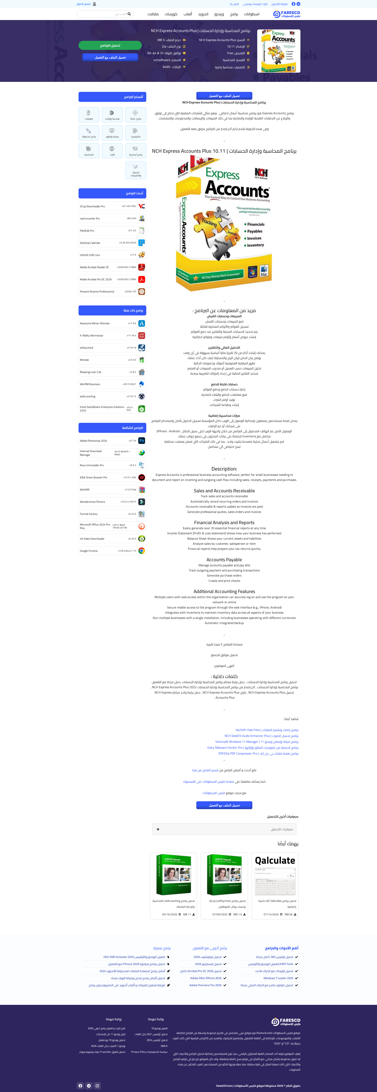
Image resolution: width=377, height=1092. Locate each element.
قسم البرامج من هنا (205, 770)
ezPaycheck (86, 347)
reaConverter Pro (90, 218)
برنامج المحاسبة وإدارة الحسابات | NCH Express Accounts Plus (200, 30)
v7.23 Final (130, 489)
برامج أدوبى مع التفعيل (210, 948)
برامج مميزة (162, 948)
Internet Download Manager (91, 453)
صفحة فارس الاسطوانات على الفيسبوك (208, 781)
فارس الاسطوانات (213, 793)
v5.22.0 (132, 514)
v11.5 (133, 254)
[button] (251, 14)
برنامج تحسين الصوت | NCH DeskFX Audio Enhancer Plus (261, 736)
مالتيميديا (136, 136)
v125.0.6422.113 (127, 550)
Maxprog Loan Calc (91, 372)
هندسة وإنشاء (112, 118)
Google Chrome (89, 550)
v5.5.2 (133, 465)
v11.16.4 (131, 335)
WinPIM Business (90, 384)
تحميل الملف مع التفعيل (110, 57)
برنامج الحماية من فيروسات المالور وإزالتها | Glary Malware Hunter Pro (252, 747)
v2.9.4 (133, 372)
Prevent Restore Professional (97, 291)
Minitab (84, 359)
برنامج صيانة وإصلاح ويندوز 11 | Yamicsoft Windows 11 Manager (256, 742)
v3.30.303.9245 (127, 242)
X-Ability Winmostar (91, 335)
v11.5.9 (132, 323)
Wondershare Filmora (92, 501)
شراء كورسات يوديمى (255, 3)
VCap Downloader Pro (92, 206)
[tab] (224, 829)
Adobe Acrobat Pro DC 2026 (96, 279)
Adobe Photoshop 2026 (93, 440)
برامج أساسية (135, 154)
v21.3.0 (132, 230)
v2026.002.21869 (126, 267)
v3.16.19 (131, 347)
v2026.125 (130, 291)
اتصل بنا (234, 3)
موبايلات (89, 118)
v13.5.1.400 (130, 477)
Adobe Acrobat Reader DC (94, 267)
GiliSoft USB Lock (90, 255)
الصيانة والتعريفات (136, 173)
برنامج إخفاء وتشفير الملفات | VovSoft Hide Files (267, 730)
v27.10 (132, 440)
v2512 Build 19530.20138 (120, 526)
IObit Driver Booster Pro (93, 477)
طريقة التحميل (280, 3)
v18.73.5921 (129, 384)
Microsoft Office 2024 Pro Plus (95, 526)
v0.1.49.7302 (129, 206)
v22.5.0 (132, 359)
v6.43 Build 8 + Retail (122, 452)
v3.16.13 (131, 396)
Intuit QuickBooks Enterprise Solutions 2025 (102, 408)
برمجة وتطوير (112, 136)
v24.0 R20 (130, 408)
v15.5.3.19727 (128, 501)
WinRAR (85, 489)
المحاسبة (88, 154)
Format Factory (89, 513)
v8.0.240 (131, 218)
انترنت (112, 154)
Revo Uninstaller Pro (92, 465)
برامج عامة (135, 118)
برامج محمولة (89, 136)
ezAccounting (87, 396)
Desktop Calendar (90, 242)
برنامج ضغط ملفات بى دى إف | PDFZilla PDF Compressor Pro (258, 753)
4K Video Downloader (92, 538)
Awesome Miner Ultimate (95, 323)
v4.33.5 (132, 538)
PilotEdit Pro (87, 230)
